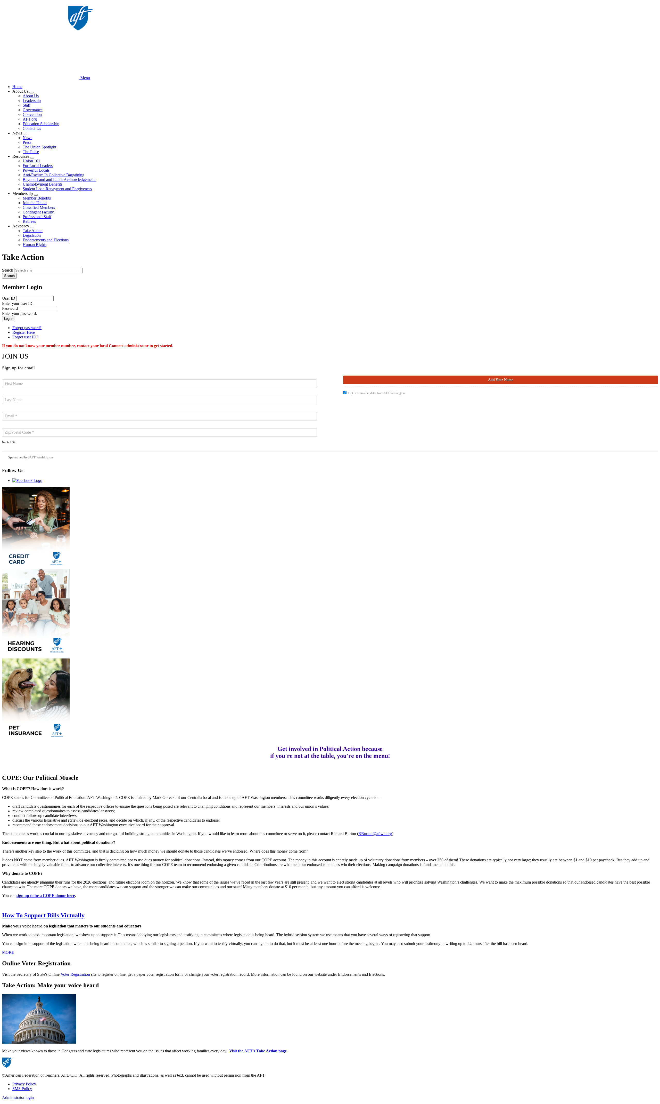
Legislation (32, 235)
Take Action (33, 230)
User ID (8, 298)
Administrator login (18, 1097)
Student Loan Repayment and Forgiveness (57, 189)
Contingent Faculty (38, 212)
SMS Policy (22, 1088)
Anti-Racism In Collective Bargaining (53, 175)
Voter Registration (75, 974)
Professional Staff (37, 217)
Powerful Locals (36, 170)
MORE (8, 952)
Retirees (29, 221)
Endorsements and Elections (46, 240)
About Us (31, 96)
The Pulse (31, 151)
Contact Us (32, 128)
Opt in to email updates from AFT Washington (376, 393)
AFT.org (30, 119)
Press (27, 142)
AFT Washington (41, 457)
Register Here (23, 332)
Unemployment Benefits (42, 184)
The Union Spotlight (39, 147)
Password (10, 308)
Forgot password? (27, 327)
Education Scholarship (41, 124)
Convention (32, 114)
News (27, 138)
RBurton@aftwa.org (375, 833)
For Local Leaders (38, 165)
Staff (26, 105)
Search (7, 270)
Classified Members (39, 207)
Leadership (32, 100)
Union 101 (31, 161)
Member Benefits (37, 198)
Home (17, 86)
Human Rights (34, 244)
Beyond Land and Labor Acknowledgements (59, 179)
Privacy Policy (24, 1084)
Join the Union (35, 203)
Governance (33, 110)
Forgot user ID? (25, 337)
